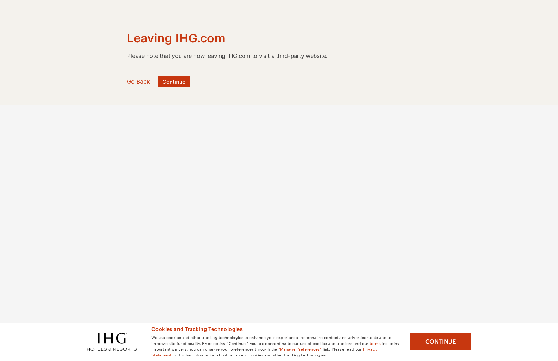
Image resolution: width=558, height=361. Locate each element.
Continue (440, 342)
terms (375, 343)
